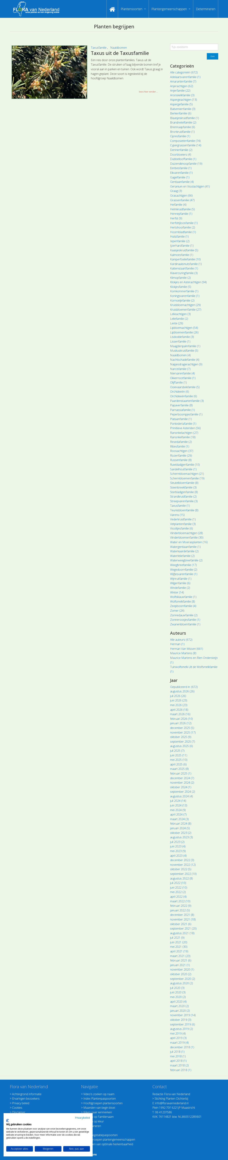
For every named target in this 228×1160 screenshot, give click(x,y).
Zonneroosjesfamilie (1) (185, 620)
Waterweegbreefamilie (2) (186, 560)
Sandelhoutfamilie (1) (183, 469)
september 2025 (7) (182, 742)
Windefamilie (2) (180, 588)
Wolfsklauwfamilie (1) (183, 597)
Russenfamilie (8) (181, 460)
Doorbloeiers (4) (180, 154)
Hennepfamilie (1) (181, 214)
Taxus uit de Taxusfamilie (120, 53)
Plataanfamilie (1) (181, 419)
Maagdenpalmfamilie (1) (185, 346)
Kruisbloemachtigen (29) (185, 305)
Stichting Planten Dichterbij (171, 1098)
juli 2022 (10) (178, 883)
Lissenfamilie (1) (180, 341)
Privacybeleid (82, 1117)
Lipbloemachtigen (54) (184, 328)
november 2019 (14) (183, 1015)
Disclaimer (18, 1112)
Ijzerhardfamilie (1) (182, 246)
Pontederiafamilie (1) (183, 424)
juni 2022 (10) (178, 887)
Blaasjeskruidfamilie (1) (184, 118)
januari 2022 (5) (180, 910)
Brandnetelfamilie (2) (183, 122)
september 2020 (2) (182, 979)
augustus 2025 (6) (181, 746)
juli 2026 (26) (178, 696)
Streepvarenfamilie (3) (184, 501)
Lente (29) (176, 323)
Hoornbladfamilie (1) (183, 232)
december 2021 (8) (182, 915)
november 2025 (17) (183, 732)
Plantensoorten (131, 9)
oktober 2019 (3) (180, 1020)
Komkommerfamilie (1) (184, 291)
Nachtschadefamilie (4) (184, 360)
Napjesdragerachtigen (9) (186, 364)
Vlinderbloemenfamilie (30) (186, 537)
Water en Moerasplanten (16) (189, 542)
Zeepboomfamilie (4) (183, 606)
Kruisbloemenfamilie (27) (185, 310)
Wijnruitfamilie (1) (180, 579)
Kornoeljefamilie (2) (182, 300)
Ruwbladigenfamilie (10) (185, 465)
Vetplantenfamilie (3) (183, 524)
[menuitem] (112, 9)
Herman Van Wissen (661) (186, 649)
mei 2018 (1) (178, 1056)
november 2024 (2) (182, 783)
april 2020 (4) (178, 1002)
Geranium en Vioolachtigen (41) (190, 186)
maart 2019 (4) (179, 1043)
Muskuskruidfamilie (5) (184, 351)
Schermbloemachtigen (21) (187, 474)
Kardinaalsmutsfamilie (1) (186, 264)
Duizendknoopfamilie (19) (186, 164)
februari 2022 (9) (180, 906)
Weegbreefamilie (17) (183, 565)
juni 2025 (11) (178, 755)
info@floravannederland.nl (171, 1103)
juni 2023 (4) (178, 846)
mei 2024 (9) (178, 810)
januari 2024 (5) (180, 828)
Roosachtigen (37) (181, 451)
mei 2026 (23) (178, 705)
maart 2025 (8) (179, 769)
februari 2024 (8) (180, 823)
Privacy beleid (20, 1103)
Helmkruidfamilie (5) (182, 209)
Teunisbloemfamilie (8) (184, 510)
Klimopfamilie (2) (180, 278)
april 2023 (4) (178, 856)
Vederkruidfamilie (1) (183, 519)
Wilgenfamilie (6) (180, 583)
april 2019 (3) (178, 1038)
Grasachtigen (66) (181, 195)
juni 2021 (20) (178, 942)
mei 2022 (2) (178, 892)
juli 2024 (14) (178, 801)
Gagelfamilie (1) (180, 177)
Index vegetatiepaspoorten (100, 1135)
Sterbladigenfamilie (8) (184, 492)
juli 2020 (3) (177, 988)
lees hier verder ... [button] (148, 91)
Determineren (205, 9)
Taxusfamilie (99, 48)
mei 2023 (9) (178, 851)
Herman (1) (177, 644)
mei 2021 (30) (178, 947)
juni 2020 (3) (178, 992)
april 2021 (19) (179, 951)
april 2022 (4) (178, 897)
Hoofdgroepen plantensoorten (103, 1103)
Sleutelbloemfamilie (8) (184, 483)
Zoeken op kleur (93, 1121)
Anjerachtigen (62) (181, 86)
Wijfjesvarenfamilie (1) (183, 574)
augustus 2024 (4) (181, 796)
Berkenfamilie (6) (180, 113)
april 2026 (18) (179, 710)
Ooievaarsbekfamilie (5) (185, 387)
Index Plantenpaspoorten (99, 1098)
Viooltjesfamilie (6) (181, 528)
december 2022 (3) (182, 860)
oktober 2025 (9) (180, 737)
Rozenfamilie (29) (181, 455)
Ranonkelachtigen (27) (184, 433)
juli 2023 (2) (177, 842)
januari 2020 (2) (180, 1011)
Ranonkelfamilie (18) (183, 437)
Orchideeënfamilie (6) (183, 396)
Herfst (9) (176, 218)
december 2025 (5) (182, 728)
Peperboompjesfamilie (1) (186, 414)
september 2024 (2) (182, 792)
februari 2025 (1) (180, 773)
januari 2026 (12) (180, 723)
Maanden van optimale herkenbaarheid (108, 1144)
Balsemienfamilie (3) (182, 109)
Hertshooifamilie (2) (182, 227)
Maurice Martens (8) (183, 653)
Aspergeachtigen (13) (183, 100)
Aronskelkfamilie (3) (182, 95)
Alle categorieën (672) (184, 72)
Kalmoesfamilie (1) (181, 255)
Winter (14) (177, 592)
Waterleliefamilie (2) (182, 556)
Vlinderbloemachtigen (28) (186, 533)
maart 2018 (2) (179, 1065)
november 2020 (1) (182, 969)
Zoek (212, 56)
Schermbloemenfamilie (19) (187, 478)
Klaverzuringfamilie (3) (184, 273)
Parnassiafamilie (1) (182, 410)
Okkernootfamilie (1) (183, 378)
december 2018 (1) (182, 1047)
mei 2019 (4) (178, 1033)
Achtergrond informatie (27, 1094)
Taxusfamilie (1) (180, 506)
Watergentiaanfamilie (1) (185, 547)
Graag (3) (176, 191)
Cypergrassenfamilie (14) (185, 145)
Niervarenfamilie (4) (182, 373)
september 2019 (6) (182, 1024)
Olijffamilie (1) (178, 382)
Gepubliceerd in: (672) (184, 687)
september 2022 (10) (183, 874)
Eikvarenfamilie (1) (181, 173)
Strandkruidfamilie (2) (183, 496)
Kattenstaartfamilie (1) (184, 268)
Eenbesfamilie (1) (181, 168)
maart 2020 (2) (179, 1006)
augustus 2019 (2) (181, 1029)
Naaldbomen (118, 48)
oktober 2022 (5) (180, 869)
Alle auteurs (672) (181, 640)
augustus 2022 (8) (181, 878)
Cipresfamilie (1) (180, 136)
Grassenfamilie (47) (182, 200)
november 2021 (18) (183, 919)
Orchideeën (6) (179, 391)
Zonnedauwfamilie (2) (184, 615)
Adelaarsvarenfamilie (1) (185, 77)
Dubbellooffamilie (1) (183, 159)
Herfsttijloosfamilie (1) (184, 223)
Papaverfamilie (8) (181, 405)
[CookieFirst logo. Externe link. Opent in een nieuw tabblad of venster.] (7, 1120)
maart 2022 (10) (180, 901)
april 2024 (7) (178, 814)
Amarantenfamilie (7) (183, 81)
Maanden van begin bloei (99, 1108)
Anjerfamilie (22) (180, 90)
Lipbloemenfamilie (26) (184, 332)
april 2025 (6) (178, 764)
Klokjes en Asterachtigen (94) (188, 282)
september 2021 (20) (183, 928)
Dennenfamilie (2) (181, 150)
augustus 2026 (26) (182, 691)
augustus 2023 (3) (181, 837)
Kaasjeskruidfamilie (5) (184, 250)
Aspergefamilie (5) (181, 104)
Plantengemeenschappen (169, 9)
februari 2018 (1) (180, 1070)
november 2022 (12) (183, 865)
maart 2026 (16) (180, 714)
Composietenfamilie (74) (185, 141)
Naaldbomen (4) (180, 355)
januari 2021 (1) (180, 965)
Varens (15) (177, 515)
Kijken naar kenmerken (97, 1112)
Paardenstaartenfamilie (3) (187, 401)
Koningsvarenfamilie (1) (185, 296)
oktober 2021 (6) (180, 924)
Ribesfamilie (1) (179, 446)
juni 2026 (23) (178, 700)
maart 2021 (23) (180, 956)
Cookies (17, 1108)
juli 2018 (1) (177, 1052)
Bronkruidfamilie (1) (182, 132)
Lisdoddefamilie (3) (182, 337)
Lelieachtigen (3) (180, 314)
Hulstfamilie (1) (179, 236)
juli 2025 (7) (177, 751)
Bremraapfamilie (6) (182, 127)
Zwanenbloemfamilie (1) (185, 624)
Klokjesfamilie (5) (180, 287)
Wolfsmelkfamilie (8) (182, 601)
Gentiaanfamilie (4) (182, 182)
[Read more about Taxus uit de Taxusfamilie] (49, 72)
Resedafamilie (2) (181, 442)
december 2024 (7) (182, 778)
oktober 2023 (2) (180, 833)
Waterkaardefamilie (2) (184, 551)
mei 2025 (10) (178, 760)
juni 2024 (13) (178, 805)
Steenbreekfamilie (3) (183, 487)
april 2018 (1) (178, 1061)
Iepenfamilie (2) (180, 241)
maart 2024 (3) (179, 819)
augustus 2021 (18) (182, 933)
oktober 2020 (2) (180, 974)
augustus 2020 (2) (181, 983)
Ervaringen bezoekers (26, 1098)
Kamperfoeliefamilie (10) (185, 259)
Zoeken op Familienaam (98, 1117)
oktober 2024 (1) (180, 787)
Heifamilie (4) (178, 205)
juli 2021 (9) (177, 938)
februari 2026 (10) (181, 719)
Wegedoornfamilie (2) (183, 570)
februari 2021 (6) (180, 960)
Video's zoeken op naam (98, 1094)
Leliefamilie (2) (179, 319)
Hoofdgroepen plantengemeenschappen (109, 1139)
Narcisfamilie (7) (180, 369)
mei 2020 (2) (178, 997)
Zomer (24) (177, 611)
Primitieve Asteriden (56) (185, 428)
